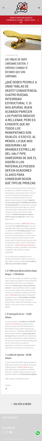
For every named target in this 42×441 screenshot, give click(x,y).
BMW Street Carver (28, 223)
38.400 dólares (13, 295)
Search (4, 422)
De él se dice (15, 324)
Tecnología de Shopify (18, 439)
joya (29, 283)
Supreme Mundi (22, 367)
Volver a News (22, 403)
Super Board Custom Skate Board (25, 245)
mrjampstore (10, 439)
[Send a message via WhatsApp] (38, 433)
